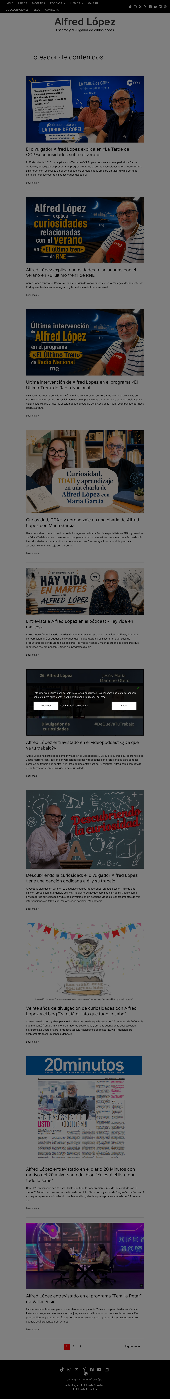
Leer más (100, 697)
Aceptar (124, 705)
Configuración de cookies (74, 705)
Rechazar (46, 705)
